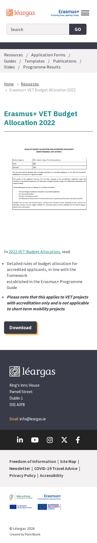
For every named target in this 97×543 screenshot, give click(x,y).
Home (9, 84)
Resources (13, 55)
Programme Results (42, 67)
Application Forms (48, 55)
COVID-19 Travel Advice (55, 468)
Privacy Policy (22, 475)
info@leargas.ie (33, 418)
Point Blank (32, 534)
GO (78, 29)
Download (20, 327)
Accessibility (51, 475)
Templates (35, 61)
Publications (65, 61)
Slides (9, 67)
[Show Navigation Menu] (85, 13)
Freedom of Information (32, 461)
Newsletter (19, 468)
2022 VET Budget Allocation (34, 251)
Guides (10, 61)
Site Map (68, 461)
